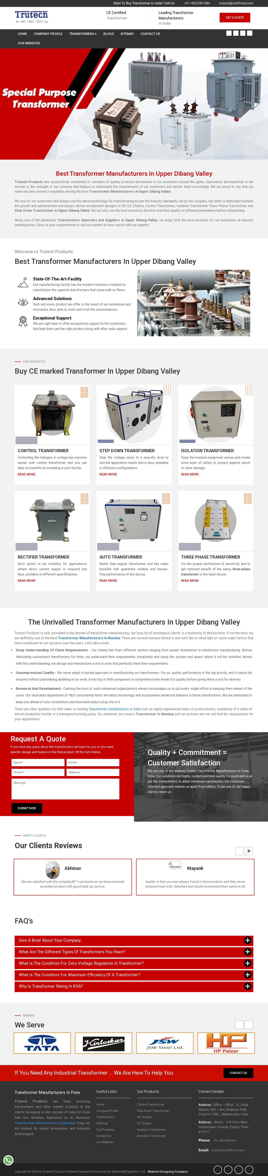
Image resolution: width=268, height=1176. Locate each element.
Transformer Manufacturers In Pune (47, 1092)
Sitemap (127, 34)
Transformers (83, 34)
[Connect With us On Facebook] (229, 33)
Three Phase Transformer (210, 557)
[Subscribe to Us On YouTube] (236, 33)
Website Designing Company (168, 1171)
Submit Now (27, 808)
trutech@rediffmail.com (235, 3)
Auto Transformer (120, 557)
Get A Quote (235, 17)
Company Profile (48, 34)
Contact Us (150, 34)
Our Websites (29, 43)
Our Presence (105, 1129)
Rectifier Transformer (43, 557)
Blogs (108, 34)
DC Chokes (144, 1123)
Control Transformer (43, 450)
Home (22, 34)
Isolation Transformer (207, 450)
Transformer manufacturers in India (114, 709)
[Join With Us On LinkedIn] (243, 33)
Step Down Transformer (127, 450)
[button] (20, 104)
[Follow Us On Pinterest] (250, 33)
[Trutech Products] (32, 16)
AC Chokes (144, 1117)
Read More (26, 474)
